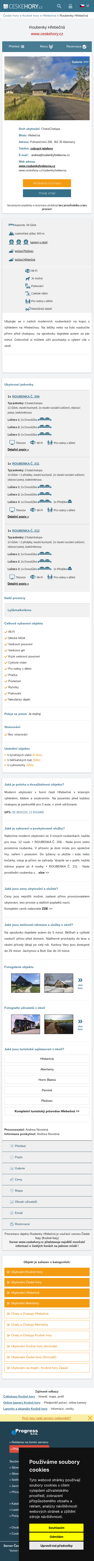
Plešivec (47, 1100)
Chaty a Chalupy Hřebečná (30, 1313)
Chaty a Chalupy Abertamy (29, 1324)
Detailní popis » (18, 449)
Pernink (47, 1090)
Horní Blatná (47, 1079)
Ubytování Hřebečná (25, 1292)
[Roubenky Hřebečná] (25, 991)
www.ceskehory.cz (47, 34)
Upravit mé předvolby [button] (56, 1545)
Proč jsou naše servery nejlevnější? (46, 1418)
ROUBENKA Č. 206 (26, 396)
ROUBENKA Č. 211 (25, 463)
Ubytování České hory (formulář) (33, 1357)
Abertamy (47, 1069)
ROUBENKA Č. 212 (26, 530)
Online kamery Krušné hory (21, 1402)
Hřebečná (47, 1058)
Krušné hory (50, 1238)
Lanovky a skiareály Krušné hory (25, 1408)
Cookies (17, 1533)
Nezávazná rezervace (47, 183)
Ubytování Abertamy (25, 1303)
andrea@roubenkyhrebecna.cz (50, 155)
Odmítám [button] (56, 1536)
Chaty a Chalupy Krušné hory (31, 1335)
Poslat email (47, 193)
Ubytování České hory (26, 1282)
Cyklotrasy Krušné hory (19, 1396)
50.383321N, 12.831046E (28, 812)
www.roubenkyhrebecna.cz (37, 166)
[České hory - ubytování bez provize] (22, 6)
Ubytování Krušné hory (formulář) (34, 1346)
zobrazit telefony (41, 148)
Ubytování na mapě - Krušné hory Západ (39, 1368)
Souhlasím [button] (56, 1528)
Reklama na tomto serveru (30, 1442)
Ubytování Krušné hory (27, 1272)
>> (43, 872)
